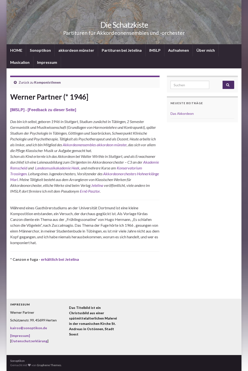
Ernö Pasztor (90, 191)
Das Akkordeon (182, 113)
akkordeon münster (76, 50)
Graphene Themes (49, 365)
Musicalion (20, 62)
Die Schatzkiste (124, 24)
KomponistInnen (47, 82)
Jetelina (97, 185)
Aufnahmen (178, 50)
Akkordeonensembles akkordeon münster (95, 144)
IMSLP (155, 50)
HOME (16, 50)
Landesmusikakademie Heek (57, 168)
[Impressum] (20, 336)
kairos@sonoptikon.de (28, 328)
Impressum (47, 62)
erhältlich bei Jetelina (60, 259)
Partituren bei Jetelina (122, 50)
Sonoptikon (40, 50)
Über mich (205, 50)
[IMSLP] (17, 110)
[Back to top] (237, 360)
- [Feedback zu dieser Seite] (50, 110)
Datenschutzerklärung (29, 341)
